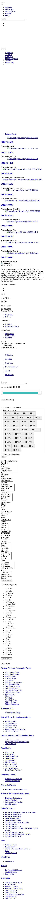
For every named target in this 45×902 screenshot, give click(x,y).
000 (8, 413)
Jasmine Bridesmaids (12, 781)
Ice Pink (10, 619)
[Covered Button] (6, 494)
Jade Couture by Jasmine (13, 802)
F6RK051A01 (7, 173)
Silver (10, 652)
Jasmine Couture (11, 758)
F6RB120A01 (7, 152)
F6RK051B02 (7, 184)
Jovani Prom (9, 680)
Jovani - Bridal (10, 760)
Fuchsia (10, 626)
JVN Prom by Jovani (12, 686)
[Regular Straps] (6, 574)
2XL (17, 450)
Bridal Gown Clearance (13, 770)
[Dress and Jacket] (7, 479)
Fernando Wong (10, 721)
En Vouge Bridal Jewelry (14, 870)
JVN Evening (10, 898)
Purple (10, 613)
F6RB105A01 (7, 142)
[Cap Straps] (6, 573)
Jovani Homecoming (12, 684)
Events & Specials (11, 367)
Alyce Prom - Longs (12, 672)
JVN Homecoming (11, 688)
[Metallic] (3, 506)
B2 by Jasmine (10, 884)
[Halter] (6, 545)
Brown (10, 646)
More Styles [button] (5, 878)
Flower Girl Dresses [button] (8, 785)
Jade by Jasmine (10, 800)
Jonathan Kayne (10, 678)
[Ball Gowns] (7, 475)
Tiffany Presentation (12, 704)
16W (36, 430)
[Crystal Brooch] (6, 519)
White (10, 655)
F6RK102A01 (7, 247)
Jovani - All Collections (13, 690)
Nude (9, 641)
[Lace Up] (6, 498)
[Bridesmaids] (9, 467)
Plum (9, 630)
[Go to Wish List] (4, 2)
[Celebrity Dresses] (7, 486)
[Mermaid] (6, 557)
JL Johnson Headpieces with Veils (17, 822)
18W (9, 434)
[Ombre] (3, 510)
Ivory (9, 639)
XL (8, 450)
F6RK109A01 (7, 257)
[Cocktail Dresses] (9, 471)
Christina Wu (9, 754)
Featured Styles (10, 134)
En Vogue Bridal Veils (13, 816)
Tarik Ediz (8, 698)
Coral (9, 637)
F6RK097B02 (7, 215)
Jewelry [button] (4, 866)
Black (10, 648)
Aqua (9, 600)
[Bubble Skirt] (7, 485)
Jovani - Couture (11, 723)
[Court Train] (5, 539)
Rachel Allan (9, 694)
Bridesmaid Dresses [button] (8, 774)
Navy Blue (11, 611)
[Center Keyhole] (7, 488)
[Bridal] (9, 465)
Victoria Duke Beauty (12, 713)
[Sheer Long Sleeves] (7, 568)
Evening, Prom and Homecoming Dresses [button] (16, 668)
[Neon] (3, 508)
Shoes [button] (3, 841)
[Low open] (6, 500)
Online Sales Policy (12, 326)
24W (9, 438)
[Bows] (6, 518)
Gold (9, 644)
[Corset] (7, 490)
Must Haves (9, 861)
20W (19, 434)
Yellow (10, 589)
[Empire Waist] (6, 555)
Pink (9, 622)
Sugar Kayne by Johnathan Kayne (17, 742)
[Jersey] (5, 529)
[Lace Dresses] (7, 480)
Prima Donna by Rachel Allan (15, 729)
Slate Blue (11, 606)
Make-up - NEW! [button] (7, 708)
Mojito (10, 591)
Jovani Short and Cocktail (14, 682)
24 (17, 426)
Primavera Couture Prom (13, 888)
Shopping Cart (10, 11)
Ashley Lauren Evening (13, 882)
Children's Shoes (11, 845)
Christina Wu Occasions (13, 779)
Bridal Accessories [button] (7, 808)
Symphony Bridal (11, 824)
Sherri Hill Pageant (11, 731)
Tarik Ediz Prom (11, 700)
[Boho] (7, 477)
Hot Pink (11, 624)
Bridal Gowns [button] (6, 748)
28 (34, 426)
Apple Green (12, 593)
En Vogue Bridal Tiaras (13, 814)
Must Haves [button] (5, 857)
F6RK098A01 (7, 226)
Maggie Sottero (10, 762)
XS (8, 446)
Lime (9, 597)
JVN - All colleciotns (12, 692)
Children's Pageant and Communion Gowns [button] (17, 735)
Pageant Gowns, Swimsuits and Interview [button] (16, 717)
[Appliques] (6, 514)
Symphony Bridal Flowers (14, 832)
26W (19, 438)
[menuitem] (24, 8)
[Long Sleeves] (7, 566)
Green (10, 595)
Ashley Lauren (10, 676)
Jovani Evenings (11, 725)
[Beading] (6, 516)
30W (9, 442)
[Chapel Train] (5, 537)
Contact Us (9, 315)
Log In (7, 15)
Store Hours (9, 375)
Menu (3, 49)
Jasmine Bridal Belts (12, 818)
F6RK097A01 (7, 205)
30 (8, 430)
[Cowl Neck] (6, 543)
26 (25, 426)
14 (8, 421)
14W (26, 430)
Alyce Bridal (9, 752)
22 (8, 426)
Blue (9, 608)
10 (30, 417)
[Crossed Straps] (6, 496)
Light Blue (11, 604)
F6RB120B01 (7, 163)
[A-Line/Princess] (6, 553)
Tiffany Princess (10, 744)
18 (25, 421)
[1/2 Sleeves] (7, 563)
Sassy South (9, 874)
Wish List (8, 7)
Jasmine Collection (11, 756)
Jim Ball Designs (11, 872)
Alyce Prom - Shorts (12, 674)
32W (19, 442)
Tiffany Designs (10, 702)
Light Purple (12, 617)
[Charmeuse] (5, 524)
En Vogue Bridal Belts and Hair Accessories (20, 812)
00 (18, 413)
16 (17, 421)
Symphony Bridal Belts (13, 826)
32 (17, 430)
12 (39, 417)
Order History (10, 336)
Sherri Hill (8, 696)
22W (30, 434)
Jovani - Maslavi (11, 896)
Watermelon (12, 628)
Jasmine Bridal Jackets (13, 820)
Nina (7, 851)
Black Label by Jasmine (13, 798)
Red (9, 633)
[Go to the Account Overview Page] (2, 4)
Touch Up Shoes (11, 853)
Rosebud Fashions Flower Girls (16, 789)
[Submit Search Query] (26, 383)
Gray (9, 650)
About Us (8, 324)
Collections (9, 355)
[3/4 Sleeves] (7, 565)
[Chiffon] (5, 526)
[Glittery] (3, 504)
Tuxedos (8, 371)
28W (30, 438)
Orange (10, 635)
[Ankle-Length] (5, 533)
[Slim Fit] (6, 559)
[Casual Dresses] (9, 469)
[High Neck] (6, 547)
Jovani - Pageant (11, 727)
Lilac (9, 615)
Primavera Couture (11, 886)
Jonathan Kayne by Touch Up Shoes (18, 849)
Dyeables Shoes (10, 847)
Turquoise (11, 602)
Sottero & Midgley (11, 768)
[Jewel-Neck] (6, 549)
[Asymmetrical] (5, 535)
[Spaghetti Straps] (6, 576)
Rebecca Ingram (10, 764)
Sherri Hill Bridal (11, 766)
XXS (30, 442)
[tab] (22, 668)
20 (34, 421)
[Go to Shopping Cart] (2, 2)
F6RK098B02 (7, 236)
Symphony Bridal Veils (13, 836)
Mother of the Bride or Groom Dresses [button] (15, 794)
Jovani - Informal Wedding (14, 894)
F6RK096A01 (7, 194)
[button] (9, 53)
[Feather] (5, 527)
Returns (8, 317)
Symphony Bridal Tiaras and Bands (17, 834)
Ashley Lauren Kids (12, 740)
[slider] (40, 392)
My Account (9, 9)
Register (8, 13)
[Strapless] (6, 578)
